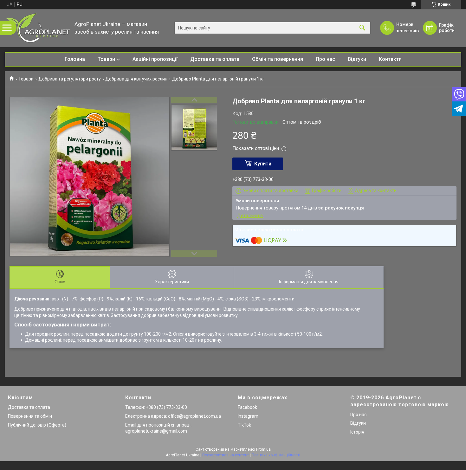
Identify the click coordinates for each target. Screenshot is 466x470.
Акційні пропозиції (155, 59)
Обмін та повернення (277, 59)
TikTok (244, 425)
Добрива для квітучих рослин (136, 78)
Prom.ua (263, 449)
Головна (75, 59)
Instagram (248, 416)
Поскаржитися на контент (225, 455)
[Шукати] (362, 28)
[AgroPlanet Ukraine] (38, 28)
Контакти (390, 59)
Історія (357, 432)
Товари (106, 59)
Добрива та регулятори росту (69, 78)
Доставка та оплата (214, 59)
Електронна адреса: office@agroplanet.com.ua (173, 416)
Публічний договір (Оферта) (37, 425)
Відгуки (357, 59)
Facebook (247, 407)
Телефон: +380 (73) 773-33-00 (156, 407)
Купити (262, 164)
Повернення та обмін (30, 416)
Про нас (325, 59)
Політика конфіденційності (276, 455)
